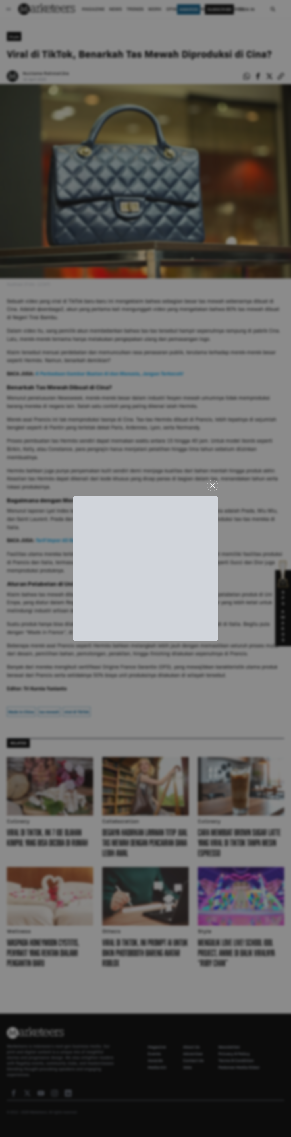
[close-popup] (212, 485)
